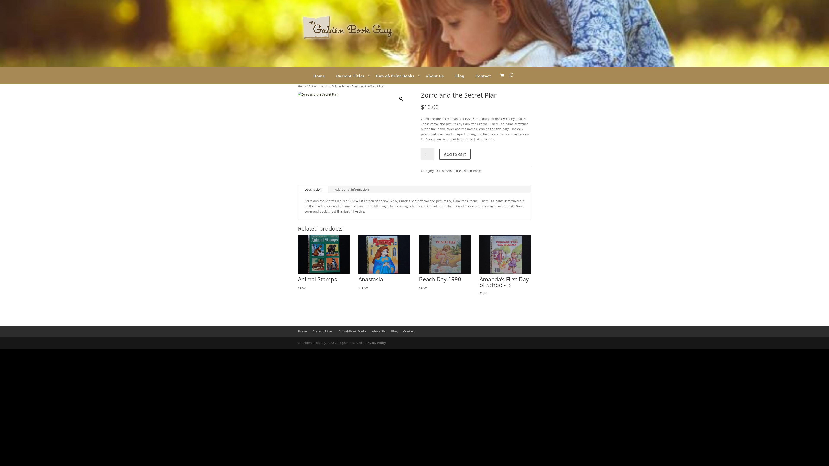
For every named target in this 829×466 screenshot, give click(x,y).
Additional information (352, 189)
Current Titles (350, 76)
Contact (483, 76)
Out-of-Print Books (395, 76)
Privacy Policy (375, 343)
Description (313, 189)
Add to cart (455, 154)
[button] (401, 99)
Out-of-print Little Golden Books (329, 86)
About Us (435, 76)
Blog (459, 76)
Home (319, 76)
